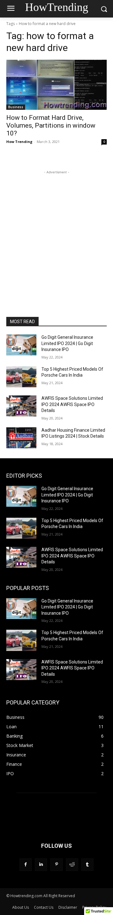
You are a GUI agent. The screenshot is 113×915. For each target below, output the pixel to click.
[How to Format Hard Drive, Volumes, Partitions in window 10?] (56, 85)
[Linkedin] (41, 864)
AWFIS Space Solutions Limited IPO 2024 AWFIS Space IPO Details (72, 404)
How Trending (19, 141)
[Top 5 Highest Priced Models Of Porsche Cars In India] (21, 376)
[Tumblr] (87, 864)
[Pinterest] (56, 864)
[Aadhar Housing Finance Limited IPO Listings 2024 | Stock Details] (21, 437)
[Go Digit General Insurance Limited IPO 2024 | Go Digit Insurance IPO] (21, 344)
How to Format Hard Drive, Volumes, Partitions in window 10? (50, 125)
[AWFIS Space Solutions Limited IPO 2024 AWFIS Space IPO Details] (21, 405)
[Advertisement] (56, 231)
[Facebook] (25, 864)
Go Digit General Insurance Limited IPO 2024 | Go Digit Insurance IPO (67, 343)
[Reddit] (72, 864)
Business (15, 107)
